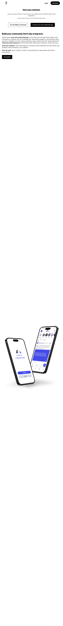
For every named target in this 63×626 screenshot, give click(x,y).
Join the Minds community (18, 25)
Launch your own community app (42, 25)
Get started (7, 57)
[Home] (6, 3)
